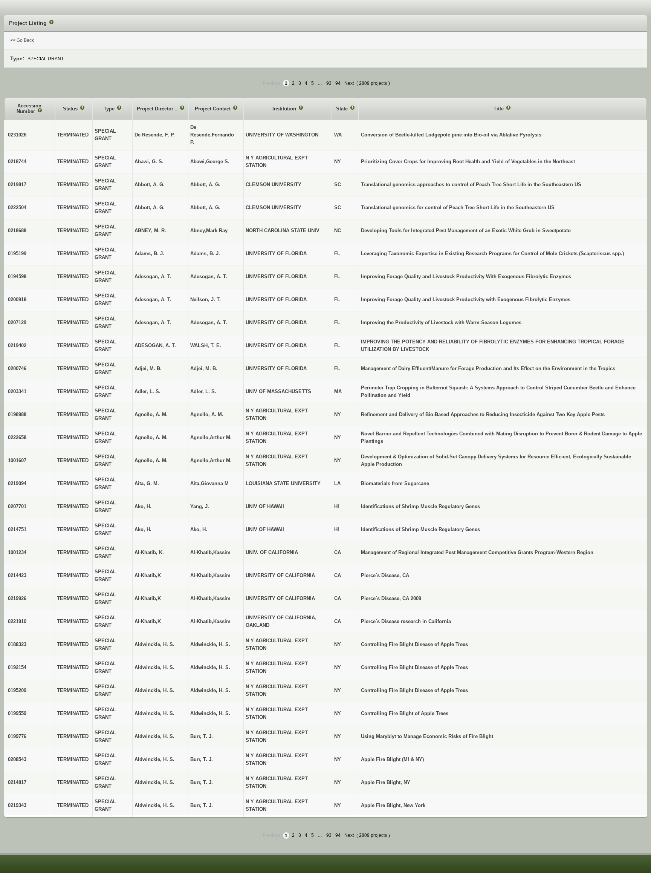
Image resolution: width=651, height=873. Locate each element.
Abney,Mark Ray (209, 230)
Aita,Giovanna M (209, 483)
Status (71, 109)
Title (499, 109)
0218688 (17, 230)
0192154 (17, 667)
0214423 (17, 575)
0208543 (17, 759)
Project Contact (213, 109)
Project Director (156, 109)
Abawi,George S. (209, 161)
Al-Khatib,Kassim (210, 552)
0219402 (17, 345)
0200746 (17, 368)
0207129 (17, 322)
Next (349, 83)
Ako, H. (198, 529)
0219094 (17, 483)
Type (110, 109)
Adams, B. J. (205, 253)
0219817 (17, 184)
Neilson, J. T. (205, 299)
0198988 (17, 414)
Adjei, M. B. (203, 368)
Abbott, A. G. (205, 184)
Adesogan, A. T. (208, 276)
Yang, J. (199, 506)
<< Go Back (22, 40)
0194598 (17, 276)
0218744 (17, 161)
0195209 (17, 690)
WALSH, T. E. (205, 345)
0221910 (17, 621)
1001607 (17, 460)
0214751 (17, 529)
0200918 (17, 299)
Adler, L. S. (203, 391)
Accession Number (29, 109)
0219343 (17, 805)
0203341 (17, 391)
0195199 (17, 253)
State (342, 109)
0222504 (17, 207)
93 (329, 83)
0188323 (17, 644)
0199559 (17, 713)
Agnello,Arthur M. (211, 437)
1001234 (17, 552)
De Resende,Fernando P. (212, 134)
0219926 (17, 598)
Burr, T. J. (201, 736)
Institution (285, 109)
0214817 (17, 782)
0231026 (17, 135)
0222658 (17, 437)
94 (338, 83)
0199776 (17, 736)
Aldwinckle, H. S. (210, 644)
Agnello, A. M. (206, 414)
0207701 (17, 506)
